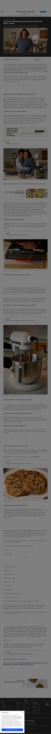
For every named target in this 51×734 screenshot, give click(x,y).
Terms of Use (20, 724)
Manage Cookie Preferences (12, 729)
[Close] (23, 712)
